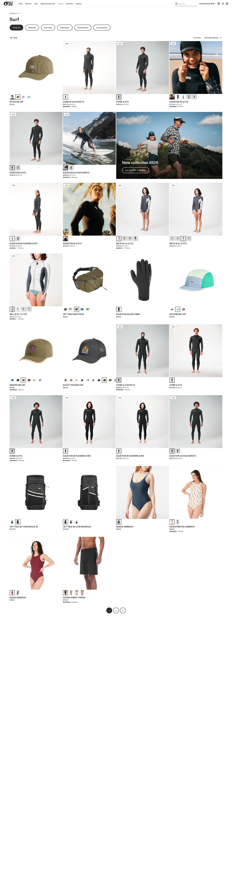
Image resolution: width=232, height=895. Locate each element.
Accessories (101, 27)
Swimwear (64, 27)
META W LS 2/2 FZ (125, 243)
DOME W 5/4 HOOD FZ (73, 101)
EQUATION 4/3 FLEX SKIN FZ (76, 172)
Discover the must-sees (135, 170)
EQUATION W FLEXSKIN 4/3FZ (24, 243)
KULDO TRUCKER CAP (73, 384)
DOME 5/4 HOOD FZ (125, 384)
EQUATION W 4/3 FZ (179, 101)
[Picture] (8, 4)
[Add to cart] (59, 90)
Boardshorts (83, 27)
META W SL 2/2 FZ (178, 243)
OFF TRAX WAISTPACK (73, 314)
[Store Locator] (218, 3)
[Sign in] (222, 3)
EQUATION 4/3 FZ (18, 172)
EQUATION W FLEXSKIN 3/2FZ (130, 455)
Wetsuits (32, 27)
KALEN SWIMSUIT (18, 597)
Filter (15, 37)
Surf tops (48, 27)
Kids (36, 3)
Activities (69, 3)
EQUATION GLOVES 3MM (128, 314)
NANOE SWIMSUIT (125, 526)
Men (21, 3)
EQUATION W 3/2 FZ (72, 243)
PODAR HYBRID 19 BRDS (74, 597)
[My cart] (226, 3)
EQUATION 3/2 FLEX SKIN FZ (183, 455)
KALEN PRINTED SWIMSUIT (182, 526)
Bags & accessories (47, 3)
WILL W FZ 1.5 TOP (18, 314)
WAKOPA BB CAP (17, 384)
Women (28, 3)
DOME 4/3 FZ (122, 101)
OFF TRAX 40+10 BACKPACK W (24, 526)
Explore (78, 3)
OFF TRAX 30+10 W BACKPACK (77, 526)
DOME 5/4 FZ (176, 384)
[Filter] (11, 37)
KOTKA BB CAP (16, 101)
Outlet (60, 3)
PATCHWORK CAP (178, 314)
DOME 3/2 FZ (16, 455)
